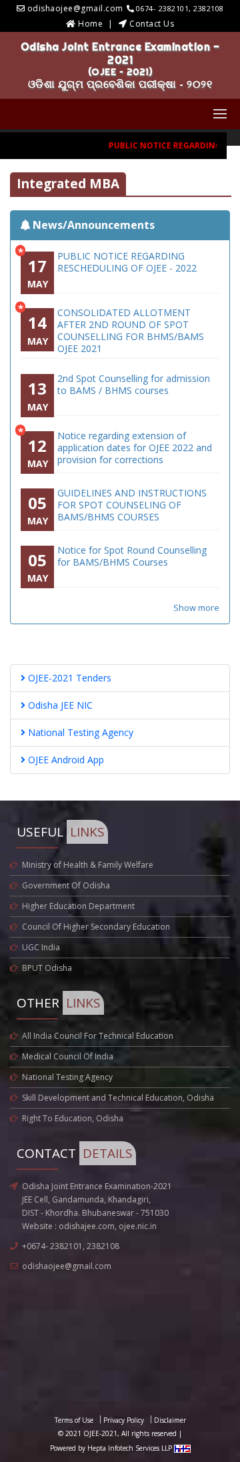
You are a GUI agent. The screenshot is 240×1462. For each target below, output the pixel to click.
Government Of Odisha (66, 885)
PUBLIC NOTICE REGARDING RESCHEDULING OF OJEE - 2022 (127, 262)
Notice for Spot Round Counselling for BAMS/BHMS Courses (132, 556)
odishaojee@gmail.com (66, 1266)
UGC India (41, 947)
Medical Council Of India (67, 1056)
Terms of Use (74, 1420)
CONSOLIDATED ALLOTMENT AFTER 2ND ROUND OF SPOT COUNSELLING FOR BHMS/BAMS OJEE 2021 (130, 331)
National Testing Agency (79, 732)
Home (90, 23)
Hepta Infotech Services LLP (130, 1448)
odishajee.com (87, 1226)
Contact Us (151, 23)
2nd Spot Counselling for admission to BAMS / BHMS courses (133, 385)
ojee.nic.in (138, 1226)
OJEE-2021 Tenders (68, 677)
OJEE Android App (64, 759)
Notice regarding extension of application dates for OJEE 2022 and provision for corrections (134, 448)
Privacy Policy (123, 1420)
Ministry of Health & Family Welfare (87, 864)
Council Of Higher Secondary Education (96, 926)
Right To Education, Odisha (72, 1118)
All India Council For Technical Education (97, 1035)
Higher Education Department (78, 906)
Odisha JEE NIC (59, 705)
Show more (196, 608)
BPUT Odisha (47, 968)
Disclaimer (170, 1420)
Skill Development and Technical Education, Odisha (118, 1097)
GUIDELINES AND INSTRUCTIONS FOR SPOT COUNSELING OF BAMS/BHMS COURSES (132, 505)
